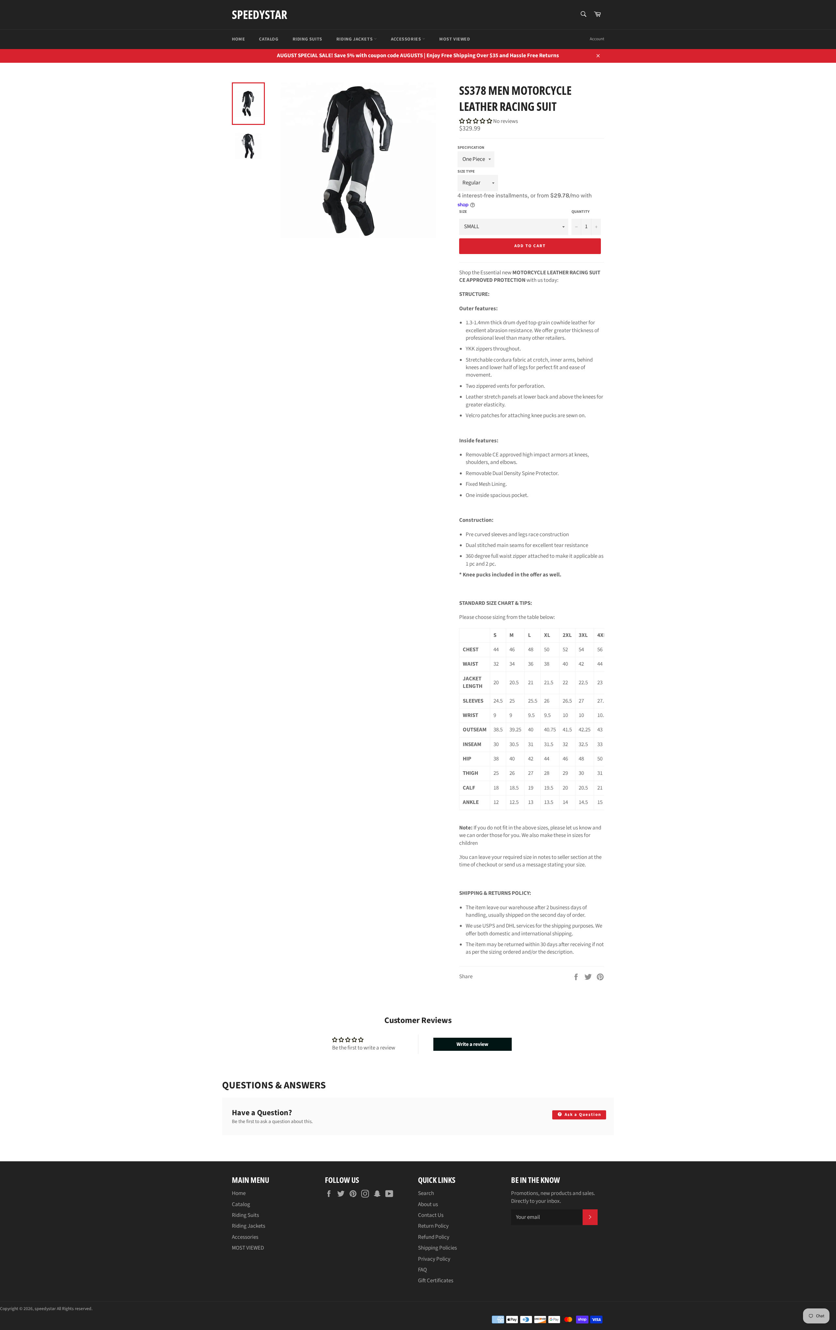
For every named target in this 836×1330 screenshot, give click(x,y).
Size (463, 211)
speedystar (259, 15)
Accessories (406, 39)
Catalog (268, 39)
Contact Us (430, 1215)
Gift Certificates (435, 1281)
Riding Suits (307, 39)
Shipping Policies (437, 1248)
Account (597, 39)
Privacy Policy (434, 1259)
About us (428, 1204)
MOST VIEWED (454, 39)
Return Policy (433, 1226)
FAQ (422, 1270)
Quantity (580, 211)
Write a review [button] (472, 1044)
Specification (471, 147)
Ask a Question (582, 1114)
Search (426, 1193)
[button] (476, 121)
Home (238, 39)
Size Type (466, 171)
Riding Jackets (355, 39)
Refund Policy (433, 1237)
